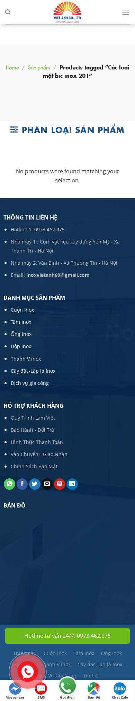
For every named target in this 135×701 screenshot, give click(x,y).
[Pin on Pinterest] (59, 484)
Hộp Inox (21, 346)
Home (12, 67)
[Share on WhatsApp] (9, 484)
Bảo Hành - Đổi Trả (32, 430)
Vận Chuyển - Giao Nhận (39, 454)
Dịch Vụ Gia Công (56, 675)
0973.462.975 (49, 229)
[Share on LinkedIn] (72, 484)
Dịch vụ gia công (30, 383)
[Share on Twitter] (34, 484)
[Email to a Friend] (47, 484)
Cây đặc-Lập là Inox (33, 371)
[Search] (7, 12)
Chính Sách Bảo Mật (34, 466)
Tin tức (91, 675)
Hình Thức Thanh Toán (37, 442)
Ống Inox (21, 334)
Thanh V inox (26, 358)
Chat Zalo (120, 697)
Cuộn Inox (22, 309)
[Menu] (126, 11)
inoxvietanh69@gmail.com (58, 275)
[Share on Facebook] (22, 484)
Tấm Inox (21, 322)
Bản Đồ (94, 697)
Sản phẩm (39, 67)
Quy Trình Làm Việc (33, 417)
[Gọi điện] (67, 686)
